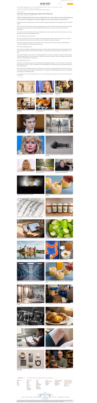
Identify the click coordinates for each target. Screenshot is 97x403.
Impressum (31, 397)
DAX (17, 381)
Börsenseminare (38, 388)
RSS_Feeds (47, 384)
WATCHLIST (71, 0)
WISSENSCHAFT (44, 7)
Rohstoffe (37, 383)
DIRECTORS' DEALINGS (36, 8)
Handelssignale (38, 385)
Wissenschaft (29, 385)
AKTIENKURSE (21, 7)
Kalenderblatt (29, 389)
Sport (27, 384)
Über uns (54, 397)
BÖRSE (25, 7)
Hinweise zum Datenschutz (47, 397)
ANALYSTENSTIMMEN (25, 8)
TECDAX (18, 383)
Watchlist (46, 382)
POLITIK (32, 7)
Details (57, 401)
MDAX (18, 382)
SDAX (18, 384)
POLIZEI (52, 7)
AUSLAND (48, 7)
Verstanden (60, 401)
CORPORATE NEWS (31, 8)
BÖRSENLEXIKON (65, 0)
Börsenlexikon (20, 377)
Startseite (25, 9)
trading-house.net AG (58, 381)
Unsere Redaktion (60, 397)
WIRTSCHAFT (28, 7)
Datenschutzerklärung (38, 397)
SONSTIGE (60, 7)
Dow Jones (18, 385)
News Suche (69, 3)
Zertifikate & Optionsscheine (38, 387)
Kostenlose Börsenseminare (57, 383)
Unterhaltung (29, 387)
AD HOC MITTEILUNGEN (20, 8)
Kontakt (46, 385)
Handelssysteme (38, 384)
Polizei (28, 386)
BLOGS (61, 0)
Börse (28, 9)
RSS (68, 0)
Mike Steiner (67, 397)
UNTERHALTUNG (38, 7)
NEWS (18, 7)
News (23, 397)
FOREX (37, 382)
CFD (36, 381)
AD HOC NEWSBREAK (48, 381)
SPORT (35, 7)
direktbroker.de (57, 384)
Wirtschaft (28, 382)
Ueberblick (31, 9)
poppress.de (57, 385)
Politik (28, 383)
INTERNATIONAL (56, 7)
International (29, 388)
